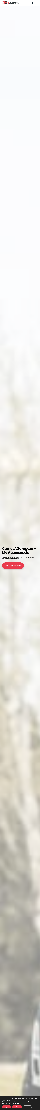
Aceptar (6, 1107)
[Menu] (36, 3)
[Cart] (32, 3)
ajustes (16, 1103)
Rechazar (17, 1107)
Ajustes (27, 1107)
